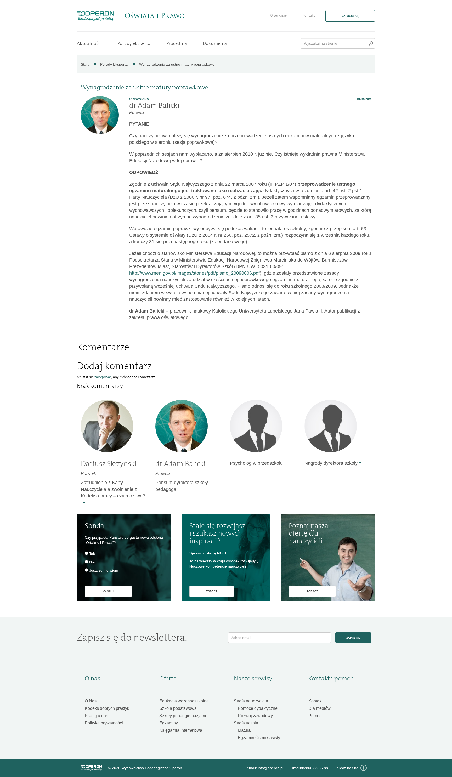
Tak (92, 554)
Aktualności (89, 43)
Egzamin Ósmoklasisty (259, 737)
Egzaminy (168, 723)
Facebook (363, 768)
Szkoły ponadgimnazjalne (183, 715)
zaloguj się (350, 16)
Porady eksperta (134, 43)
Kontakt (308, 15)
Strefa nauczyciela (251, 701)
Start (85, 64)
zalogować (102, 377)
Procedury (176, 43)
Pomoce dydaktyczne (258, 708)
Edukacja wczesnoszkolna (184, 701)
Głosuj (108, 591)
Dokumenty (215, 43)
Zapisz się (353, 638)
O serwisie (278, 15)
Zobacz (211, 591)
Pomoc (314, 715)
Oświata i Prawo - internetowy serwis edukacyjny (154, 15)
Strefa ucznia (246, 723)
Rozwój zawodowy (255, 715)
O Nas (91, 701)
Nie (92, 562)
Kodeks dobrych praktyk (107, 708)
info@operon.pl (270, 768)
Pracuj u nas (96, 715)
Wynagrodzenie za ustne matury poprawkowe (177, 64)
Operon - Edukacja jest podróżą (95, 16)
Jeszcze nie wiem (103, 570)
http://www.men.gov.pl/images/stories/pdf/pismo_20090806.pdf (194, 273)
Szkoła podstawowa (178, 708)
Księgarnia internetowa (180, 730)
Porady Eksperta (114, 64)
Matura (244, 730)
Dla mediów (319, 708)
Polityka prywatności (104, 723)
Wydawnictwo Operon (91, 768)
